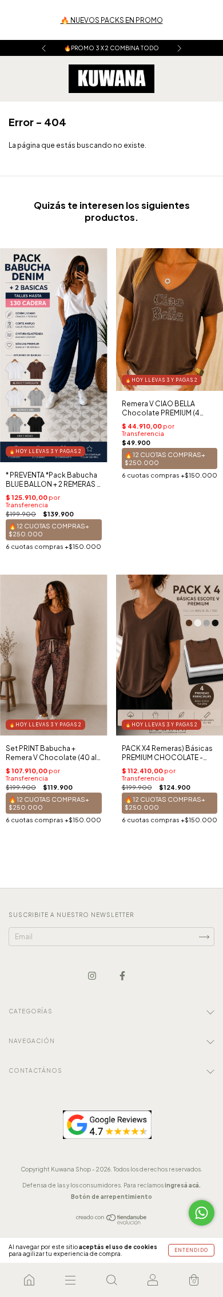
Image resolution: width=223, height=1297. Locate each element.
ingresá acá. (183, 1185)
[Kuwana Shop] (29, 1279)
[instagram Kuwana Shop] (92, 976)
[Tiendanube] (112, 1222)
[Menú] (70, 1279)
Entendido (191, 1250)
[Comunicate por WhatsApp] (201, 1213)
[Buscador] (111, 1279)
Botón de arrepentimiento (111, 1196)
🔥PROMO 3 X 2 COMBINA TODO (111, 48)
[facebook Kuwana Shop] (122, 976)
